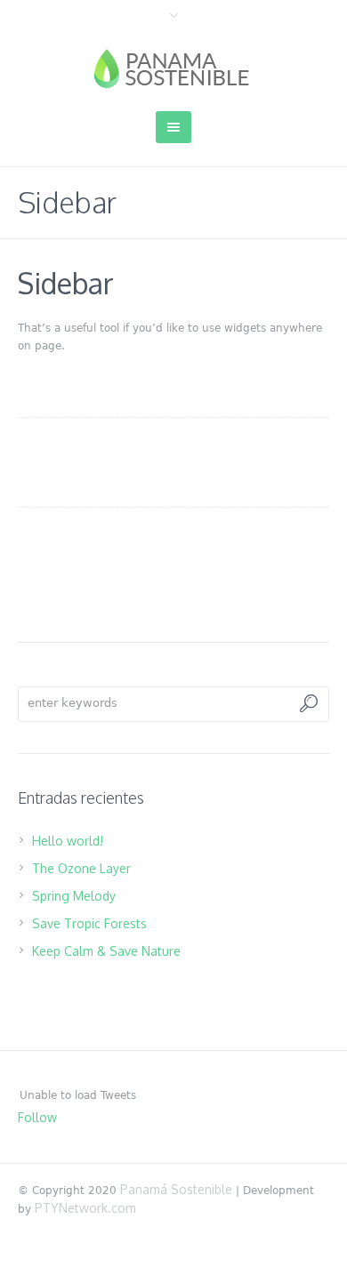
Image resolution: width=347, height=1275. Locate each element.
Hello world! (67, 840)
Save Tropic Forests (89, 923)
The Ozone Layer (81, 868)
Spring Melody (74, 895)
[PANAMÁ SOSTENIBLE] (174, 68)
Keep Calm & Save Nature (106, 950)
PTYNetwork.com (85, 1207)
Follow (37, 1117)
